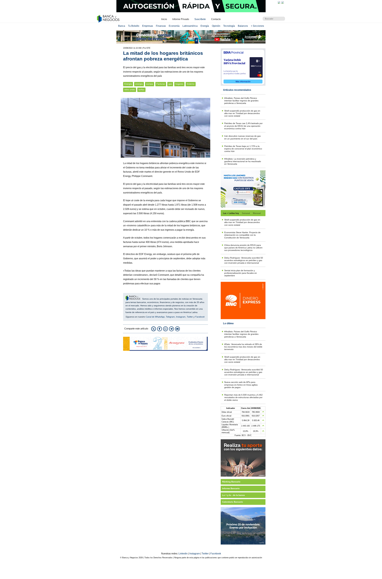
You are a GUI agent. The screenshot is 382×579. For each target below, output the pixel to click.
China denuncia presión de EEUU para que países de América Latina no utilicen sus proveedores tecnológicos (243, 248)
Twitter (190, 317)
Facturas (161, 84)
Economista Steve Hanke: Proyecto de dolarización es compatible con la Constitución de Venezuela (242, 235)
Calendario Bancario (232, 502)
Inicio (164, 19)
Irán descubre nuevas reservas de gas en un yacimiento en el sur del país (242, 137)
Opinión (216, 26)
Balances (243, 26)
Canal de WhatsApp (155, 317)
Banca (121, 26)
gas (170, 84)
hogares (179, 84)
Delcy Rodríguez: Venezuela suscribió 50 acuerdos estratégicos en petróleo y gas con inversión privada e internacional (243, 260)
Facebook (200, 317)
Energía (205, 26)
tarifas (141, 90)
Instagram (180, 317)
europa (149, 84)
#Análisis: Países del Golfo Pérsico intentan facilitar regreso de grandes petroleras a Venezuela (241, 100)
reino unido (129, 90)
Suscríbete (200, 19)
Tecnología (229, 26)
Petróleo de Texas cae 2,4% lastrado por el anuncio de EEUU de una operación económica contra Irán (243, 126)
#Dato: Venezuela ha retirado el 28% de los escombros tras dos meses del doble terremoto (243, 347)
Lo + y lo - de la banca (233, 495)
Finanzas (161, 26)
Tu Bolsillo (133, 26)
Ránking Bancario (231, 481)
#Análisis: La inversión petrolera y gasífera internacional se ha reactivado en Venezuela (242, 161)
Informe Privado (180, 19)
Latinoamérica (190, 26)
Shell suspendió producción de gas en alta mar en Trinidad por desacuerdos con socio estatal (242, 113)
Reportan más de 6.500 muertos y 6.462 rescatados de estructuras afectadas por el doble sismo (243, 397)
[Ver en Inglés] (279, 2)
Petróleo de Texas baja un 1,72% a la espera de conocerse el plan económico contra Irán (243, 149)
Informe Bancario (231, 488)
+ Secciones (257, 26)
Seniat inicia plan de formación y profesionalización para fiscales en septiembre (240, 273)
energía (139, 84)
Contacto (216, 19)
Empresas (147, 26)
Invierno (190, 84)
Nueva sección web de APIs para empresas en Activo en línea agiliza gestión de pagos (241, 385)
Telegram (170, 317)
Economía (174, 26)
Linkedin (183, 553)
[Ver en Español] (282, 2)
